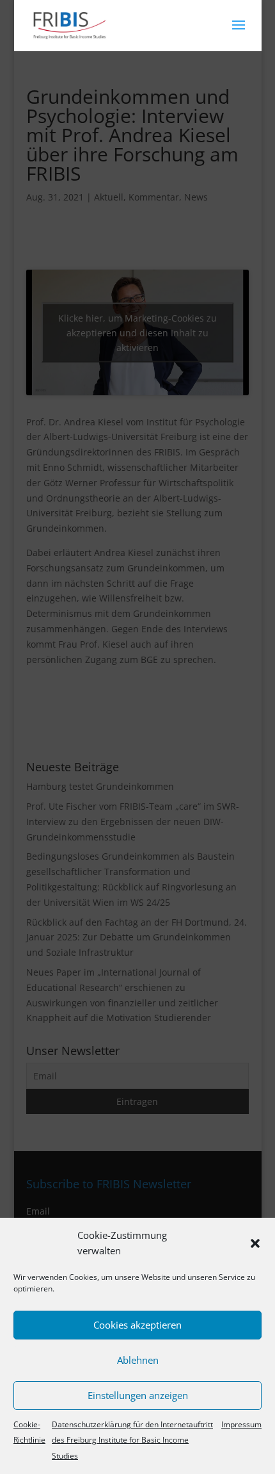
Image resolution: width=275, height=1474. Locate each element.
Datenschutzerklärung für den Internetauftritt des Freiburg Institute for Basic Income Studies (132, 1440)
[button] (255, 1243)
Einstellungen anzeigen (138, 1395)
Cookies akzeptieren (137, 1324)
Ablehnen (138, 1360)
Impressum (241, 1424)
